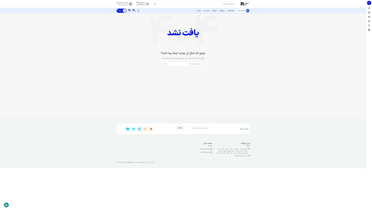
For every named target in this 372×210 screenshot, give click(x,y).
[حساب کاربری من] (138, 11)
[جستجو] (155, 4)
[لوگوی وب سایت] (245, 4)
